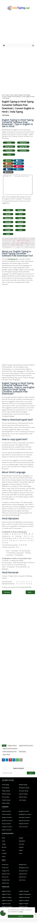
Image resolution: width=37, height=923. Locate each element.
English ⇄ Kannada (24, 897)
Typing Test (23, 146)
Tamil (20, 214)
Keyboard (23, 143)
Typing (9, 143)
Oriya (8, 226)
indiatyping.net (12, 259)
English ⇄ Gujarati (24, 900)
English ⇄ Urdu (23, 906)
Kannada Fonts (23, 871)
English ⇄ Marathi (7, 900)
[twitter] (6, 759)
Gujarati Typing (23, 794)
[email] (20, 759)
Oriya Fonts (5, 877)
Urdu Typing (22, 800)
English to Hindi (12, 745)
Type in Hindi (9, 95)
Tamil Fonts (5, 867)
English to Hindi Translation (10, 748)
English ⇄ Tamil (6, 894)
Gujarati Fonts (23, 874)
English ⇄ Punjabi (7, 906)
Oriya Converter (6, 823)
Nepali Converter (24, 823)
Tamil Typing (5, 788)
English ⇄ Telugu (6, 897)
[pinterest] (10, 759)
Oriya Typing (5, 797)
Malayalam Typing (24, 788)
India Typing (5, 115)
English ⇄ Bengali (24, 891)
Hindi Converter (6, 811)
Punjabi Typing (6, 800)
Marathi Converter (7, 820)
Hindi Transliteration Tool (9, 751)
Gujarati (20, 222)
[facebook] (3, 759)
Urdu (20, 230)
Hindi (8, 210)
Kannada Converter (24, 817)
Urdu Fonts (22, 880)
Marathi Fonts (6, 874)
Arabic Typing (5, 803)
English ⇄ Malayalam (25, 894)
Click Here (28, 587)
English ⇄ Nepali (23, 903)
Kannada (8, 222)
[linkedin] (13, 759)
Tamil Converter (6, 814)
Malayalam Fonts (24, 867)
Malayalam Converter (25, 814)
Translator (9, 150)
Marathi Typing (6, 794)
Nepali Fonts (22, 877)
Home (3, 95)
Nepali (20, 226)
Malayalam (8, 218)
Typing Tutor (9, 146)
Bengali (20, 210)
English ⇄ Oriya (6, 903)
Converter (23, 150)
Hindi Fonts (5, 864)
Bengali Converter (24, 811)
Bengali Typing (23, 784)
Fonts (9, 154)
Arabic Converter (6, 830)
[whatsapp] (17, 759)
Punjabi (8, 230)
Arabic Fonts (5, 883)
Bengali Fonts (23, 864)
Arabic (8, 234)
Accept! (20, 916)
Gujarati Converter (24, 820)
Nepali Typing (23, 797)
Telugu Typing (6, 791)
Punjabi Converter (7, 827)
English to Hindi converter (26, 745)
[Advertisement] (18, 29)
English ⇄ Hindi (6, 891)
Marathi (8, 214)
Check (21, 912)
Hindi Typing (22, 751)
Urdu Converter (23, 827)
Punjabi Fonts (6, 880)
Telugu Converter (7, 817)
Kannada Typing (23, 791)
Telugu (20, 218)
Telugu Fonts (5, 871)
